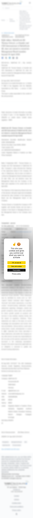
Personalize (16, 270)
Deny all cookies (16, 266)
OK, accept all (16, 263)
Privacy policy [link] (16, 274)
